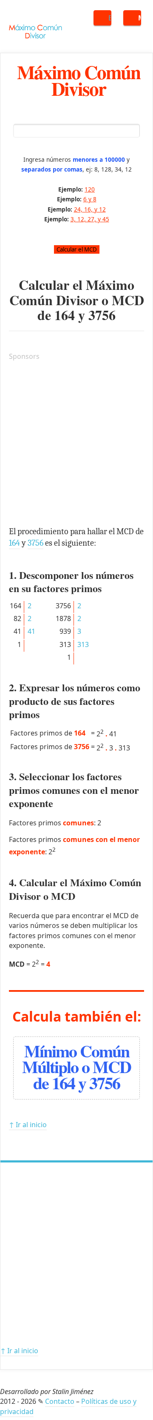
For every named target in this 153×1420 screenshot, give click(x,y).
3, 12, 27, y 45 (90, 219)
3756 (102, 315)
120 (90, 189)
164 (64, 315)
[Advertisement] (76, 444)
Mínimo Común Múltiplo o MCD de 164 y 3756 (76, 1066)
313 (83, 644)
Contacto (59, 1401)
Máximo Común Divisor (78, 80)
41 (31, 631)
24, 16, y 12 (90, 209)
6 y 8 (89, 199)
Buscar (109, 18)
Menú (139, 18)
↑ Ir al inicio (28, 1124)
